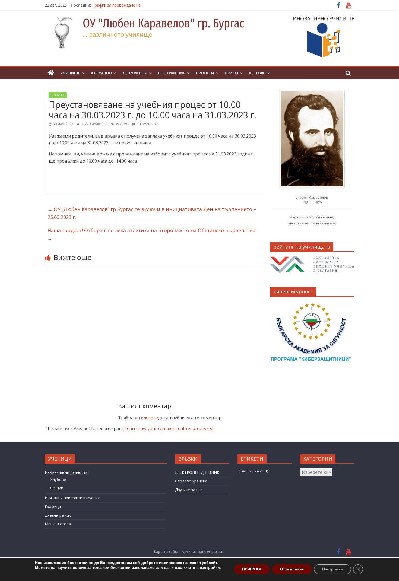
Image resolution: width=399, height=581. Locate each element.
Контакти (259, 72)
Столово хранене (191, 481)
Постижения (171, 72)
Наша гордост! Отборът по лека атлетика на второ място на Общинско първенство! (151, 234)
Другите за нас (188, 489)
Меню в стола (58, 523)
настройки (210, 567)
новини (58, 95)
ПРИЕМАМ (252, 569)
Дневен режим (58, 515)
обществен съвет (252, 471)
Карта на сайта (166, 551)
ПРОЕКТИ (205, 72)
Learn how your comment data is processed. (169, 428)
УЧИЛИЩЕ (70, 72)
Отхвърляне (292, 569)
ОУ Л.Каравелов (95, 124)
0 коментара (147, 124)
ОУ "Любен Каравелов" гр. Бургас (163, 23)
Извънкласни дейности (66, 472)
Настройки (332, 569)
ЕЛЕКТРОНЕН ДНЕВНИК (197, 472)
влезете (149, 418)
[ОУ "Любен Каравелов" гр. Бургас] (51, 73)
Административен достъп (202, 551)
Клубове (58, 479)
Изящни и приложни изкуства (72, 497)
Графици (53, 506)
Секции (56, 487)
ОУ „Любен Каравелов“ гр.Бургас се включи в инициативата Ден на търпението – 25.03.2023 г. (151, 213)
